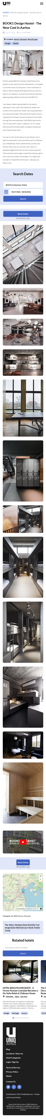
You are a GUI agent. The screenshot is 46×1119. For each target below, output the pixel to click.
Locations (10, 1053)
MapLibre (36, 909)
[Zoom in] (40, 876)
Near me (19, 1053)
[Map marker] (23, 891)
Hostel (15, 43)
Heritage (15, 1013)
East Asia (23, 996)
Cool (37, 925)
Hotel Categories (13, 1058)
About (8, 1076)
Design (7, 43)
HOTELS (6, 12)
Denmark (23, 39)
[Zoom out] (40, 879)
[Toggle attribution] (41, 908)
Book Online (23, 214)
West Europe (33, 39)
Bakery (12, 925)
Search (23, 199)
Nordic (31, 927)
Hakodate (9, 996)
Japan (17, 996)
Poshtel (37, 927)
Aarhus (16, 39)
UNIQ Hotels (26, 32)
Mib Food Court (22, 927)
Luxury (24, 1013)
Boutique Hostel (21, 925)
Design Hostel (10, 927)
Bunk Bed (31, 925)
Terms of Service (13, 1067)
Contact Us (11, 1081)
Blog (8, 1049)
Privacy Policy (12, 1072)
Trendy (7, 930)
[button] (13, 1017)
